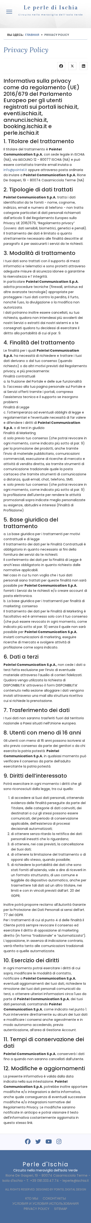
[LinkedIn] (84, 66)
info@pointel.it (15, 170)
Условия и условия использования (45, 1203)
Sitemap (60, 1208)
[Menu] (9, 12)
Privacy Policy (36, 1208)
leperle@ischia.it (76, 1180)
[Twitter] (72, 66)
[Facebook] (61, 66)
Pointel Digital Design (70, 1189)
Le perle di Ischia (51, 7)
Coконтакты (54, 1198)
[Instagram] (58, 1143)
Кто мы (31, 1198)
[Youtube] (49, 1143)
